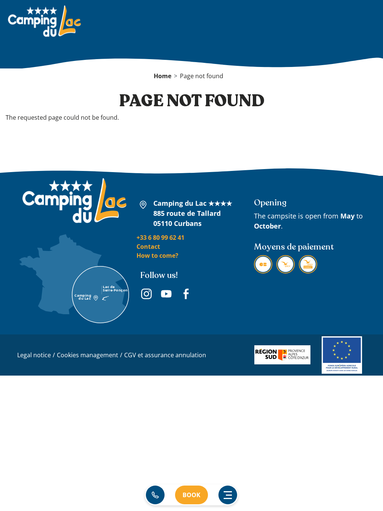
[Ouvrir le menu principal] (227, 495)
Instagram (146, 295)
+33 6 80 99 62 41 (160, 237)
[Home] (44, 22)
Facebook (186, 295)
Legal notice (34, 355)
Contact (148, 246)
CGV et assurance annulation (165, 355)
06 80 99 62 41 (155, 495)
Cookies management (87, 355)
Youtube (166, 295)
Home (162, 76)
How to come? (157, 255)
